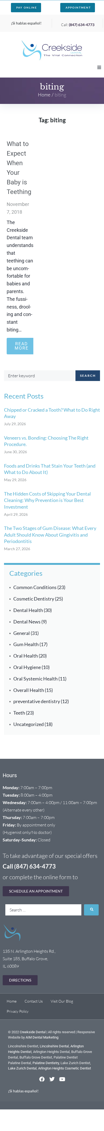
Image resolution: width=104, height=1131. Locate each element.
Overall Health (28, 690)
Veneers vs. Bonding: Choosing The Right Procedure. (46, 441)
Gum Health (26, 644)
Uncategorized (28, 724)
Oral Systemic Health (35, 679)
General (21, 633)
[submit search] (91, 909)
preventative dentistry (36, 701)
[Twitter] (52, 1079)
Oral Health (25, 656)
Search (88, 376)
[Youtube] (62, 1079)
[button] (99, 67)
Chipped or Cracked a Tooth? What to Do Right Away (52, 413)
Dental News (27, 622)
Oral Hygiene (27, 667)
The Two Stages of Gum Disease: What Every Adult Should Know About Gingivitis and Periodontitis (50, 534)
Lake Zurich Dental (22, 1068)
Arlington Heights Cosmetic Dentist (64, 1068)
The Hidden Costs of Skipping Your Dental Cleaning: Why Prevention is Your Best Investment (47, 500)
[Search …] (43, 909)
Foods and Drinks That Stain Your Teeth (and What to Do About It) (49, 469)
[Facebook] (42, 1079)
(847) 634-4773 (81, 24)
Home (44, 95)
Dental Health (28, 610)
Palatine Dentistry (46, 1063)
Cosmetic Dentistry (33, 599)
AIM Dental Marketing (42, 1037)
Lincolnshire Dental (54, 1046)
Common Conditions (35, 587)
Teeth (19, 713)
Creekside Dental (33, 1032)
